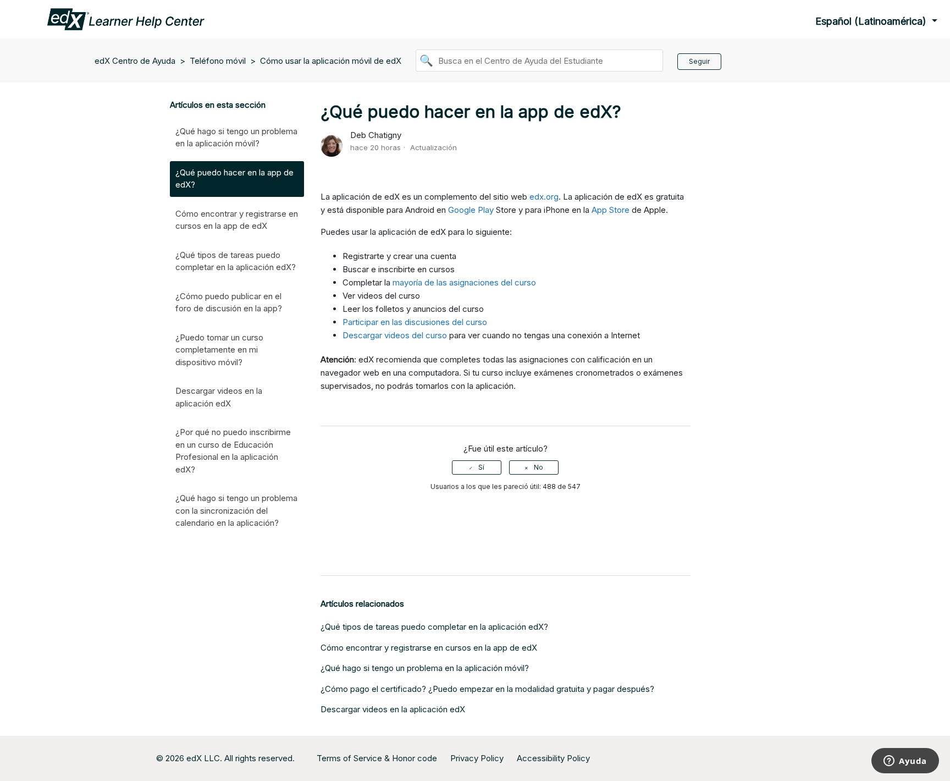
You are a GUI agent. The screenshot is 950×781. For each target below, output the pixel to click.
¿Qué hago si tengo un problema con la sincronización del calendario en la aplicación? (236, 510)
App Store (610, 210)
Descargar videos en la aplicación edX (218, 397)
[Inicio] (126, 18)
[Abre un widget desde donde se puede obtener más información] (905, 762)
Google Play (471, 210)
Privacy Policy (477, 758)
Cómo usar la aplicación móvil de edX (330, 61)
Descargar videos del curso (395, 335)
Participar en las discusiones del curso (415, 322)
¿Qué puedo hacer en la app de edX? (234, 178)
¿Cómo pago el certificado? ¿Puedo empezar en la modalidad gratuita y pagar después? (487, 689)
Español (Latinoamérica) (872, 21)
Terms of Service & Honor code (377, 758)
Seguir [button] (699, 61)
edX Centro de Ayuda (135, 61)
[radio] (476, 467)
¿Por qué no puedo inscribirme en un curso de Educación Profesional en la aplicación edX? (233, 451)
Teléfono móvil (218, 61)
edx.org (544, 196)
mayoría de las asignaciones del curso (464, 282)
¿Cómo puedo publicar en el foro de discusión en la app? (228, 302)
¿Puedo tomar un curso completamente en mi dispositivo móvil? (219, 349)
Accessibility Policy (553, 758)
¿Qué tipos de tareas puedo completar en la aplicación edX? (235, 261)
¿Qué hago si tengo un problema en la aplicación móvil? (236, 137)
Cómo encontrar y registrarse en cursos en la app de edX (236, 220)
